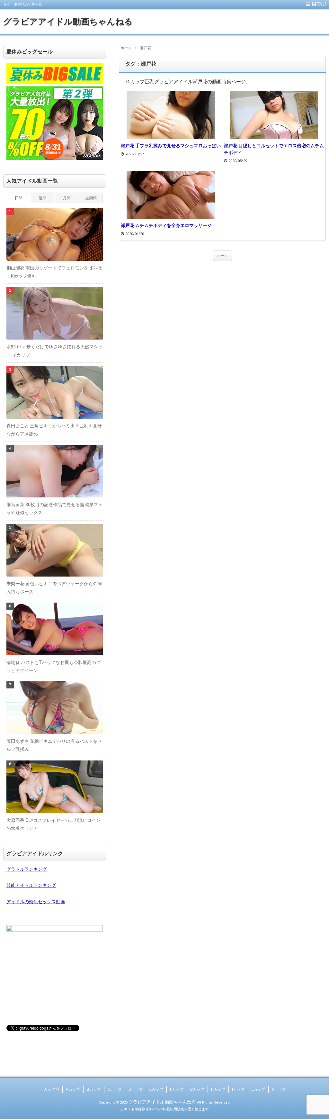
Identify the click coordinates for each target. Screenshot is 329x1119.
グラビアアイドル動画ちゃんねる (68, 21)
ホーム (222, 256)
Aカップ (73, 1089)
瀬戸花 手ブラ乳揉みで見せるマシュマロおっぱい (171, 145)
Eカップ (156, 1089)
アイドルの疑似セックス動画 (35, 901)
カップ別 (51, 1089)
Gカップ (197, 1089)
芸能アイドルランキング (31, 885)
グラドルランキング (26, 869)
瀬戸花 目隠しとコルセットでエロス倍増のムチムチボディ (274, 149)
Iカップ (238, 1089)
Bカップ (94, 1089)
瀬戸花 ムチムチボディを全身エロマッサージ (166, 225)
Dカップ (136, 1089)
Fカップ (176, 1089)
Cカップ (115, 1089)
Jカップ (258, 1089)
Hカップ (218, 1089)
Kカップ (279, 1089)
